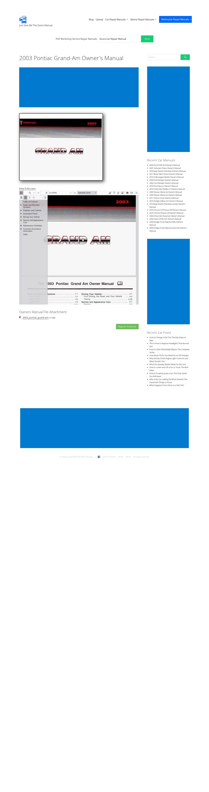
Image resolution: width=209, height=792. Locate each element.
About (128, 456)
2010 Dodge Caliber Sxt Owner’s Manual (166, 201)
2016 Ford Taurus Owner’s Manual (163, 186)
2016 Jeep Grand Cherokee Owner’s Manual (167, 171)
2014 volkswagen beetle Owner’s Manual (166, 177)
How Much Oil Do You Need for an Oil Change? (169, 355)
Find (147, 38)
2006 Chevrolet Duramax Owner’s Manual (166, 216)
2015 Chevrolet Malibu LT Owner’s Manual (167, 189)
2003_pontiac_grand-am (35, 317)
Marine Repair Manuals (142, 19)
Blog (91, 19)
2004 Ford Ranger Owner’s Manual (163, 180)
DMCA (120, 456)
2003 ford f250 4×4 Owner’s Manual (164, 165)
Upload (99, 19)
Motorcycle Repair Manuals (175, 19)
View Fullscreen (27, 188)
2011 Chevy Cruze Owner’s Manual (163, 198)
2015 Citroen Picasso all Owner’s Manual (166, 213)
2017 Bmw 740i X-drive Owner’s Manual (166, 174)
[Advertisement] (79, 88)
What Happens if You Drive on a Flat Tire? (166, 385)
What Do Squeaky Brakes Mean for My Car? (167, 364)
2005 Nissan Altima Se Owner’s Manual (165, 192)
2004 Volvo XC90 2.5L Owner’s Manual (165, 219)
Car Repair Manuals (115, 19)
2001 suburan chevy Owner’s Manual (165, 168)
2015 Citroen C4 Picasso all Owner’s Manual (167, 210)
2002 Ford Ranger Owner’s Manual (163, 183)
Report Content (127, 326)
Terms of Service (109, 456)
